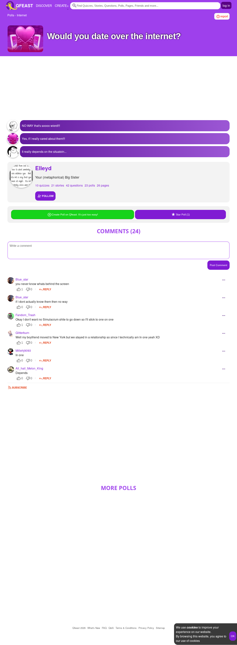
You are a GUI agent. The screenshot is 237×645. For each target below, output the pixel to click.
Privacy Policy (146, 628)
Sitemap (160, 628)
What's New (93, 628)
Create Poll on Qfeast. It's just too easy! (75, 214)
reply (47, 289)
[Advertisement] (118, 90)
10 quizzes (42, 185)
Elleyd (43, 168)
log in (226, 5)
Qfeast (79, 628)
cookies (192, 627)
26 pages (103, 185)
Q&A (111, 628)
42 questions (74, 185)
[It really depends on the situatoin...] (13, 152)
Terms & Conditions (126, 628)
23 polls (90, 185)
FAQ (104, 628)
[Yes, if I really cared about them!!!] (13, 139)
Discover (44, 5)
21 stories (57, 185)
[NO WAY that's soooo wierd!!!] (13, 126)
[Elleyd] (21, 176)
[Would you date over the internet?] (25, 38)
